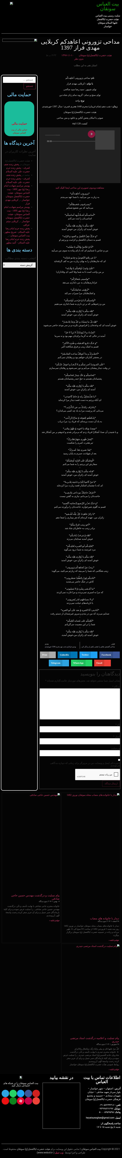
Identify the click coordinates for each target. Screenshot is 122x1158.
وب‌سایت (115, 748)
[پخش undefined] (91, 134)
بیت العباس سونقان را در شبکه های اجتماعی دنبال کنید (20, 1084)
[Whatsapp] (13, 1093)
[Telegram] (5, 1093)
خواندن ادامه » (114, 940)
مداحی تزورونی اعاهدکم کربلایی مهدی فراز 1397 (80, 44)
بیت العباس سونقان (108, 6)
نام (117, 724)
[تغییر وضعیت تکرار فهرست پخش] (80, 147)
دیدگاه (116, 687)
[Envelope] (36, 1101)
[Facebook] (28, 1093)
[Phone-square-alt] (13, 1101)
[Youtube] (36, 1093)
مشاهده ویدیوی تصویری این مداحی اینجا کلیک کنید (79, 187)
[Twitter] (20, 1093)
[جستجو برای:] (19, 80)
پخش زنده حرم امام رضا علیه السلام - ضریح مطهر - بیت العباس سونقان (16, 232)
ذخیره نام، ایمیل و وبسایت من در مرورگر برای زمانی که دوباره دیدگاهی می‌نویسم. (85, 764)
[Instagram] (28, 1101)
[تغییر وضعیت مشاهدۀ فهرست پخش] (74, 147)
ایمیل (116, 736)
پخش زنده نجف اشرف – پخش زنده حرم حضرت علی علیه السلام (17, 168)
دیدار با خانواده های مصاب (104, 918)
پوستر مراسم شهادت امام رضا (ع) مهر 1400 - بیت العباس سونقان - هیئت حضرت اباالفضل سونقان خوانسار (17, 192)
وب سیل (59, 1152)
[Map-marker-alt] (5, 1101)
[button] (58, 9)
